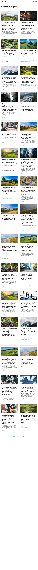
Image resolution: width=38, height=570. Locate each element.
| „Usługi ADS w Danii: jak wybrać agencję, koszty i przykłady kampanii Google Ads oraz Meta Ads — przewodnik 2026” (9, 218)
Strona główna (34, 1)
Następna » (22, 436)
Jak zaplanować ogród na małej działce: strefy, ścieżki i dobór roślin (9, 134)
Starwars (3, 1)
